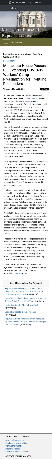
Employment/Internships (16, 443)
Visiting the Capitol (13, 446)
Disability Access (12, 449)
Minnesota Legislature (26, 2)
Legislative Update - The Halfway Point (21, 305)
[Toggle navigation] (6, 8)
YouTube (18, 273)
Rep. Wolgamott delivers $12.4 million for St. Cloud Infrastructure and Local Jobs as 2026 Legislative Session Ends (24, 291)
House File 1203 (31, 98)
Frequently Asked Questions (17, 451)
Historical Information (14, 440)
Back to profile (9, 61)
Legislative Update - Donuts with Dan (20, 312)
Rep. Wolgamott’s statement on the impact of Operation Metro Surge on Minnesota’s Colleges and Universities (25, 322)
